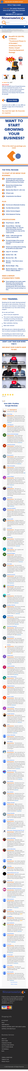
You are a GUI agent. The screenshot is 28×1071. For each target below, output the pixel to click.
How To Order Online (7, 1047)
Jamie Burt (9, 497)
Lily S (8, 724)
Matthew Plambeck (12, 626)
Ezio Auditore (10, 819)
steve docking (10, 707)
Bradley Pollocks (11, 605)
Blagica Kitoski (10, 802)
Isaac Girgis (10, 548)
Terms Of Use (5, 1059)
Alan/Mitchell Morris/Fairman (14, 888)
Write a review (14, 984)
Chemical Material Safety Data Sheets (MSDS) (14, 1026)
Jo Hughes (9, 909)
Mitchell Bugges (11, 553)
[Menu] (10, 27)
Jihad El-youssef (11, 574)
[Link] (13, 18)
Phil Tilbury (10, 741)
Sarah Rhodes (10, 933)
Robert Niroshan (11, 735)
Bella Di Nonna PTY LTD (13, 872)
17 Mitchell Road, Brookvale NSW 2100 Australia (12, 998)
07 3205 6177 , (11, 1001)
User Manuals (5, 1024)
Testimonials (5, 1049)
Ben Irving (9, 414)
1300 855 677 (9, 14)
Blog (3, 1051)
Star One (9, 866)
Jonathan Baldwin (11, 508)
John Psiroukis (10, 585)
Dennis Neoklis (10, 813)
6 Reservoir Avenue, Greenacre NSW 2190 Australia (13, 996)
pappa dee (9, 487)
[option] (6, 77)
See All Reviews (14, 982)
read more (9, 422)
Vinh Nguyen (10, 424)
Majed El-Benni (10, 686)
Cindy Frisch (10, 655)
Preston (9, 944)
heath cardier (10, 696)
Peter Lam (9, 880)
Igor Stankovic (10, 923)
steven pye (10, 954)
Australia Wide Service (8, 1045)
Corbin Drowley (11, 666)
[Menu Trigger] (2, 2)
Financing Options (6, 1043)
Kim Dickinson (10, 637)
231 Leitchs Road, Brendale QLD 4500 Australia (12, 999)
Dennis (9, 644)
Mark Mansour (10, 760)
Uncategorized (9, 29)
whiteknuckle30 (11, 444)
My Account (5, 1020)
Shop (5, 29)
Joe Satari (9, 528)
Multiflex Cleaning (11, 770)
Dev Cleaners (10, 750)
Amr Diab (9, 859)
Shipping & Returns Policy (9, 1028)
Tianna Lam (10, 615)
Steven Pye (10, 537)
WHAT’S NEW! (5, 1040)
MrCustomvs (10, 455)
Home (3, 29)
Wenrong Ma (10, 972)
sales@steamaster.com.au (7, 1002)
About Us (4, 1038)
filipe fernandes (11, 465)
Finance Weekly (12, 100)
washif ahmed (10, 713)
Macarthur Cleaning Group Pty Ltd (15, 830)
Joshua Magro (10, 476)
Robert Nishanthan (12, 676)
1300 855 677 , (5, 1001)
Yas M (8, 594)
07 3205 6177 (18, 14)
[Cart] (24, 26)
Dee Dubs (9, 564)
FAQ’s (3, 1022)
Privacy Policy (5, 1061)
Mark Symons (10, 899)
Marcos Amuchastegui (12, 434)
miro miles (9, 965)
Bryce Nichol (10, 781)
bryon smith (10, 519)
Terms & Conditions (7, 1057)
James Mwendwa (11, 838)
